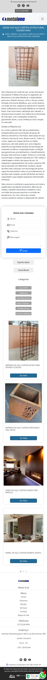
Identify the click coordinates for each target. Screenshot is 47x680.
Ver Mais (23, 375)
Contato (23, 611)
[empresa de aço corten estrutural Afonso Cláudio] (23, 341)
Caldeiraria (23, 293)
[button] (20, 571)
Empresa (23, 600)
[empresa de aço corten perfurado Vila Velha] (23, 403)
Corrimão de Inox (23, 298)
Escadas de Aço (23, 308)
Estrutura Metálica (23, 313)
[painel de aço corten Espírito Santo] (23, 528)
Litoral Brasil (23, 270)
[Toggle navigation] (42, 19)
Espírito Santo (23, 262)
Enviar (25, 251)
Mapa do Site (23, 615)
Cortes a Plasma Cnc (23, 303)
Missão (23, 604)
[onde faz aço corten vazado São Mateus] (23, 466)
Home (23, 597)
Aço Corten (23, 288)
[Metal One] (13, 19)
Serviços (23, 608)
